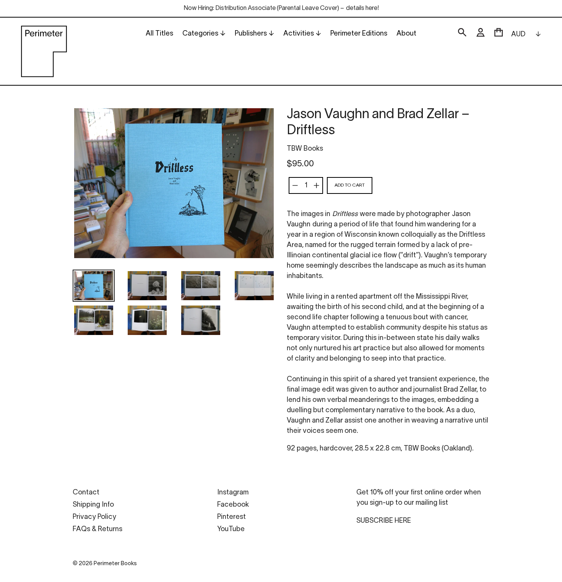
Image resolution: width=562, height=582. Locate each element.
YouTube (231, 529)
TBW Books (305, 149)
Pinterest (231, 517)
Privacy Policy (94, 517)
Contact (86, 492)
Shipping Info (93, 505)
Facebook (233, 505)
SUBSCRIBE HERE (383, 521)
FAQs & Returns (97, 529)
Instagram (233, 492)
